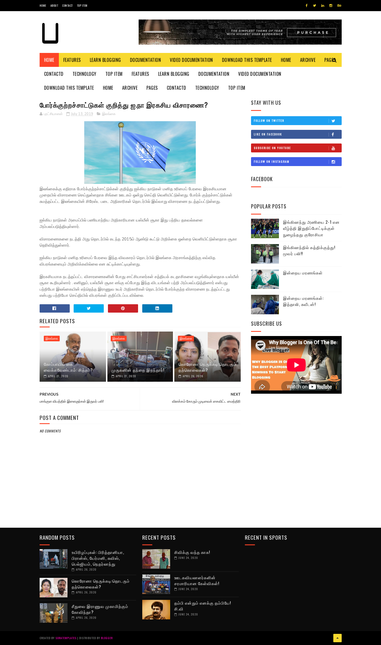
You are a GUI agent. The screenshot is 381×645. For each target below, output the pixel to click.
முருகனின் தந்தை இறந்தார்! (138, 370)
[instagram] (330, 5)
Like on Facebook (268, 134)
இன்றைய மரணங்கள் (303, 272)
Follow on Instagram (272, 161)
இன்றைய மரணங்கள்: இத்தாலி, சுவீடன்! (303, 301)
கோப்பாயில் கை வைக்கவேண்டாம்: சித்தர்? (68, 367)
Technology (85, 73)
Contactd (54, 73)
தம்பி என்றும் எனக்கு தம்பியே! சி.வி (202, 606)
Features (72, 60)
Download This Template (247, 60)
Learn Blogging (105, 60)
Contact (67, 5)
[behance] (339, 5)
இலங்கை (109, 113)
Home (43, 5)
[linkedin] (322, 5)
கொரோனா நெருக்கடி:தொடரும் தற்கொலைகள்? (208, 367)
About (54, 5)
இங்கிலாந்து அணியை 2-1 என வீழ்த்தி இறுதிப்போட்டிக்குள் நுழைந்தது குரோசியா (311, 228)
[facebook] (307, 5)
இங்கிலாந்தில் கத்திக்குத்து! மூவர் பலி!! (309, 250)
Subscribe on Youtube (272, 148)
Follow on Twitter (269, 120)
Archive (308, 60)
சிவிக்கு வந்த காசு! (192, 552)
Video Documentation (191, 60)
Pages (152, 87)
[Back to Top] (337, 638)
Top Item (82, 5)
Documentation (145, 60)
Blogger (107, 638)
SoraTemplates (66, 638)
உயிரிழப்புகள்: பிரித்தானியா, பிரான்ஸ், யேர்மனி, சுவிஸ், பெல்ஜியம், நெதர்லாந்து (98, 558)
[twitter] (314, 5)
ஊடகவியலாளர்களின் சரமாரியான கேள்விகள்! (196, 580)
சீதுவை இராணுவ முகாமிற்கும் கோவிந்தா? (100, 609)
